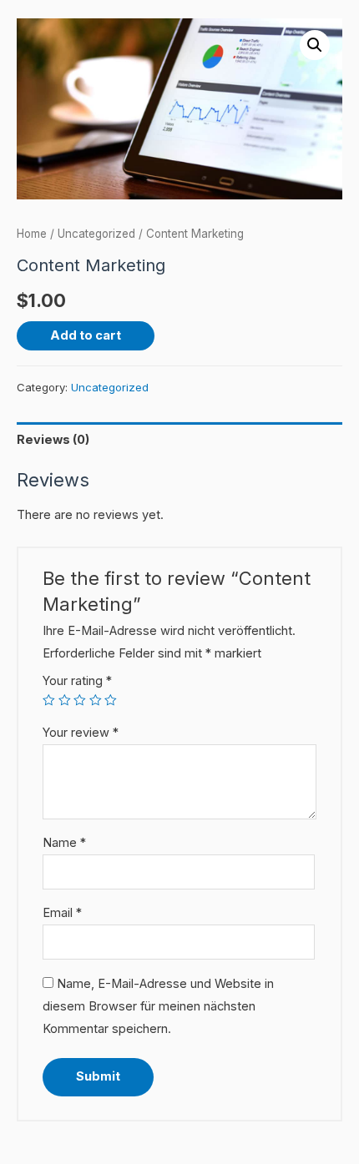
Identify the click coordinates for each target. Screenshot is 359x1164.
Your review (81, 732)
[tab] (179, 439)
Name (64, 842)
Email (62, 912)
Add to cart (85, 335)
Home (32, 233)
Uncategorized (96, 233)
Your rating (77, 680)
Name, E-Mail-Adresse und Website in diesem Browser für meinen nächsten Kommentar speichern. (158, 1006)
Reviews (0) (53, 439)
